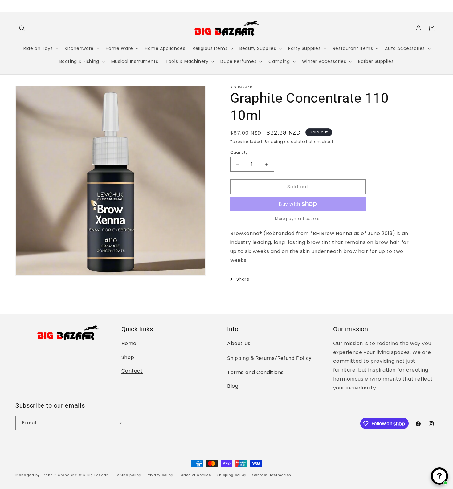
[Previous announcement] (17, 6)
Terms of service (195, 474)
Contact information (271, 474)
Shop (127, 357)
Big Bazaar (97, 474)
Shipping (273, 141)
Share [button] (243, 279)
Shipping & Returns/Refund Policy (269, 358)
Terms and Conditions (255, 372)
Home (129, 343)
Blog (232, 385)
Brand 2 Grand (56, 474)
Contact (132, 370)
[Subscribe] (119, 423)
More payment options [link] (297, 218)
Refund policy (128, 474)
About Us (239, 343)
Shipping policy (231, 474)
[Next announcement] (435, 6)
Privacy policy (160, 474)
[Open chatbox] (439, 476)
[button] (22, 28)
